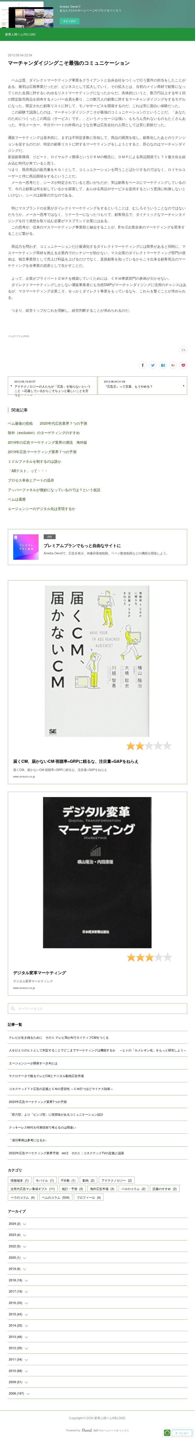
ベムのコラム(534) (18, 336)
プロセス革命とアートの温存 (31, 480)
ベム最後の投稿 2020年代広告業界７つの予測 (47, 423)
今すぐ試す (69, 21)
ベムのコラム (56, 1197)
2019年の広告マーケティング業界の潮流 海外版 (47, 442)
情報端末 (20, 1180)
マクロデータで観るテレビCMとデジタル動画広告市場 (46, 1075)
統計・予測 (72, 1188)
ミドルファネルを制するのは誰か (34, 461)
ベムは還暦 (17, 499)
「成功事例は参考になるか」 (28, 1140)
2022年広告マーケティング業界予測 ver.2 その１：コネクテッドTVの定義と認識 (66, 1153)
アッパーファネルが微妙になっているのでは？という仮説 (54, 489)
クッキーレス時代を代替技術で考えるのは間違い (42, 1127)
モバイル (45, 1180)
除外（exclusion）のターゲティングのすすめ (44, 432)
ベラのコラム (23, 1197)
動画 (88, 1180)
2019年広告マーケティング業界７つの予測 (42, 451)
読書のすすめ (165, 1188)
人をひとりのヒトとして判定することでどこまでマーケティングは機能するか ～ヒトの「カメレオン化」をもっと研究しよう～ (97, 1050)
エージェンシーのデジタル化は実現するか (41, 508)
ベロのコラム (133, 1188)
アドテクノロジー (117, 1180)
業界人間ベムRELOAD (20, 34)
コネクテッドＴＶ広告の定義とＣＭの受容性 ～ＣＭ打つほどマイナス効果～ (61, 1088)
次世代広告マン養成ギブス (33, 1188)
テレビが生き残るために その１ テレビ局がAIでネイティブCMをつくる (59, 1037)
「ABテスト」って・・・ (28, 470)
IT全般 (68, 1180)
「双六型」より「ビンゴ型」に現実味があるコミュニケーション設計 (56, 1114)
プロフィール (89, 1197)
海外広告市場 (102, 1188)
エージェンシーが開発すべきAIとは (33, 1063)
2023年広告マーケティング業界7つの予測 (38, 1101)
